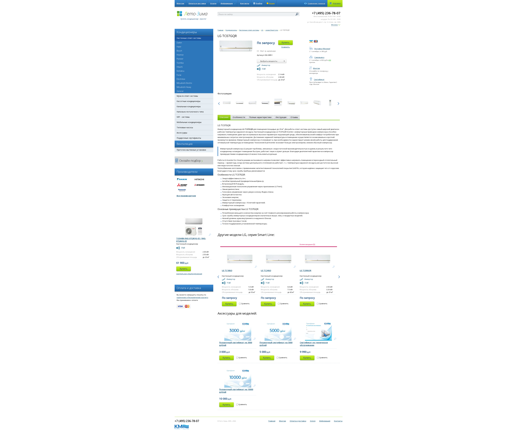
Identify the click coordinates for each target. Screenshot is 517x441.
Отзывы (294, 117)
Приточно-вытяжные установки (191, 150)
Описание (224, 117)
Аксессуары (182, 132)
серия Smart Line (271, 30)
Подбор (259, 3)
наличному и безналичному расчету (192, 297)
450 (330, 60)
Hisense (180, 54)
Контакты (244, 3)
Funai (179, 75)
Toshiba (180, 63)
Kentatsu (180, 71)
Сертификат (319, 79)
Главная (220, 30)
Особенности (239, 117)
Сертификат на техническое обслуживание (314, 343)
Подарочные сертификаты (189, 138)
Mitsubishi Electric (184, 83)
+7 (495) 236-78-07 (326, 13)
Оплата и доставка (197, 3)
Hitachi (180, 67)
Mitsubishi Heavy (184, 87)
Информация (227, 3)
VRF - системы (183, 117)
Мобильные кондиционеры (189, 122)
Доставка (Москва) (322, 48)
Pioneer (180, 58)
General (180, 91)
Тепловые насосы (185, 127)
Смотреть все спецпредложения (189, 274)
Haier (179, 46)
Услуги (213, 3)
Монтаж (180, 3)
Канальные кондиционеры (189, 106)
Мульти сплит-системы (187, 96)
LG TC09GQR (305, 270)
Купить (285, 42)
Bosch (179, 50)
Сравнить (285, 47)
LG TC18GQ (227, 270)
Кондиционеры (231, 30)
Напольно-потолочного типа (190, 111)
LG (262, 30)
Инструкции (281, 117)
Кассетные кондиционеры (188, 101)
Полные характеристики (260, 117)
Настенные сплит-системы (189, 38)
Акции (272, 3)
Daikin (179, 42)
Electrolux (181, 79)
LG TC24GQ (266, 270)
